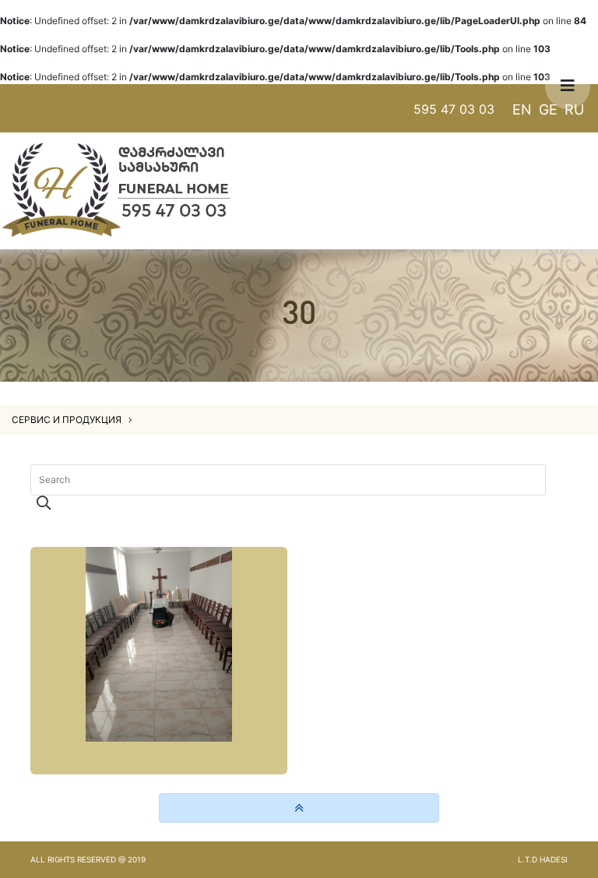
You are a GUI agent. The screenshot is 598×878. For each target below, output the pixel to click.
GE (548, 109)
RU (574, 109)
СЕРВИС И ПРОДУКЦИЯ (68, 419)
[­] (158, 660)
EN (522, 109)
